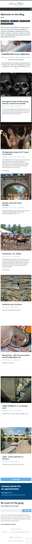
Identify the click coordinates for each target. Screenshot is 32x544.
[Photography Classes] (16, 537)
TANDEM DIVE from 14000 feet (15, 54)
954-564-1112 (5, 532)
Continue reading (5, 170)
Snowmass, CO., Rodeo (11, 253)
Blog (17, 57)
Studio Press (14, 21)
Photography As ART (7, 23)
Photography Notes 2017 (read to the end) (15, 153)
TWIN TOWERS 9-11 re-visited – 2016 (15, 407)
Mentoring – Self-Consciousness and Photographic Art (16, 356)
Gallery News (5, 21)
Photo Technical (25, 21)
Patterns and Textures (12, 304)
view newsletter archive (8, 524)
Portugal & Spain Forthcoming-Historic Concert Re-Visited (15, 102)
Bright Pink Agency (19, 541)
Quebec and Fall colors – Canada (12, 204)
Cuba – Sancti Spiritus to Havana (12, 457)
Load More (16, 479)
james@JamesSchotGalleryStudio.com (13, 495)
